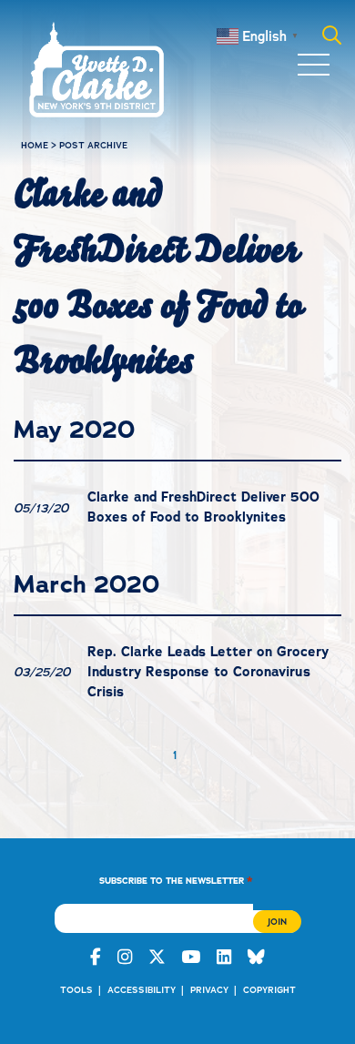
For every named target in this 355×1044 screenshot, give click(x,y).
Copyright (269, 990)
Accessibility (141, 990)
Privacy (209, 990)
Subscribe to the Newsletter (176, 879)
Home (34, 145)
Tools (76, 990)
